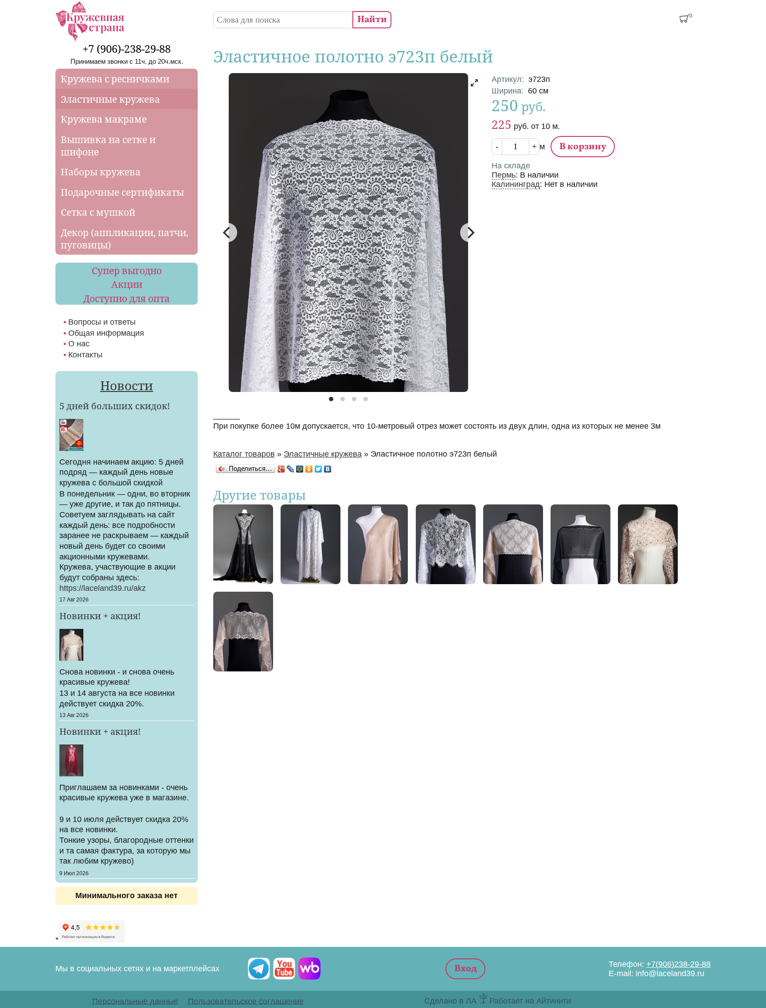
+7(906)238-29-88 (678, 964)
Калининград (516, 184)
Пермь (504, 175)
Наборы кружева (101, 172)
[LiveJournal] (290, 469)
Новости (126, 385)
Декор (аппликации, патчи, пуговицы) (124, 238)
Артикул (508, 79)
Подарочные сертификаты (122, 192)
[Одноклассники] (309, 469)
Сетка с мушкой (98, 212)
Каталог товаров (244, 454)
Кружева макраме (104, 119)
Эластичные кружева (323, 454)
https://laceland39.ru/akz (102, 588)
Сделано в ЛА (450, 1000)
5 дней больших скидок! (114, 405)
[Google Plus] (281, 469)
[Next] (470, 232)
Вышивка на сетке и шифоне (108, 145)
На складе (511, 165)
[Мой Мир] (300, 469)
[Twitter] (318, 469)
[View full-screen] (474, 83)
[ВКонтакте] (327, 469)
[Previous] (227, 232)
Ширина (508, 90)
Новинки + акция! (100, 615)
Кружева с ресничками (115, 79)
